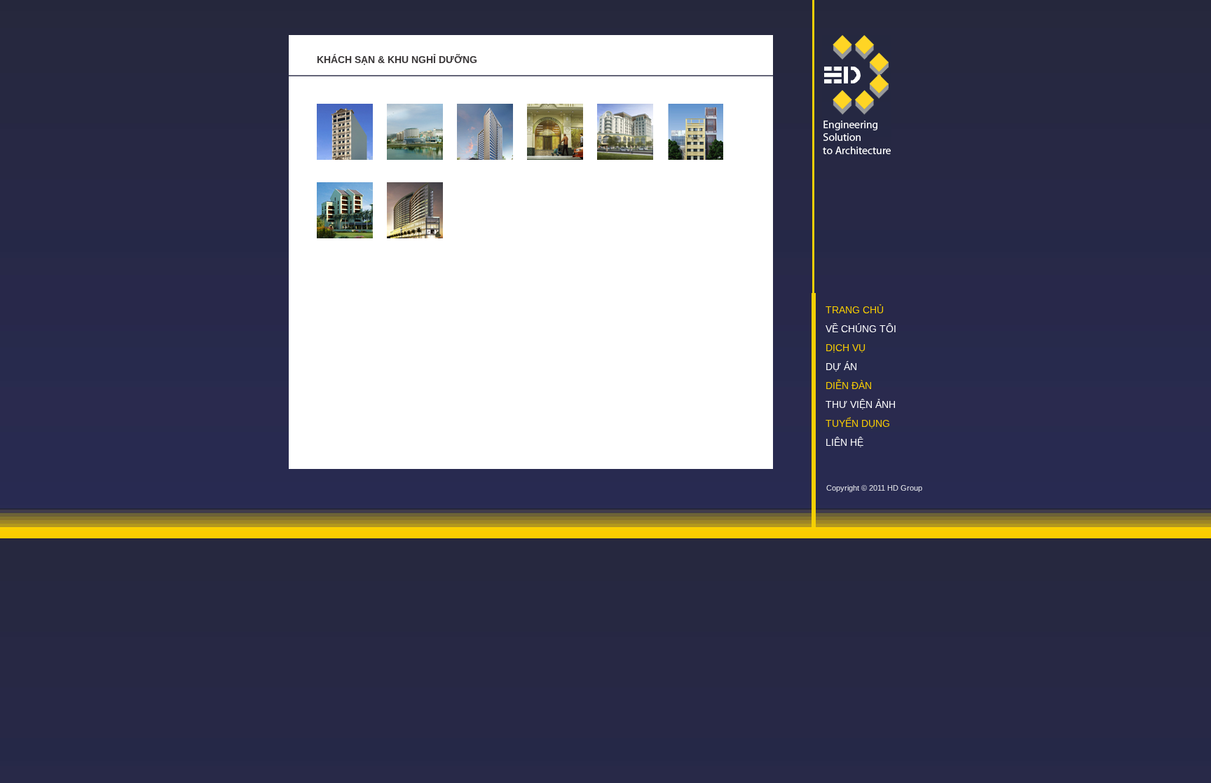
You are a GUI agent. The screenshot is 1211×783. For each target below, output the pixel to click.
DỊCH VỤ (846, 347)
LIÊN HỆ (844, 442)
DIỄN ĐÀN (849, 385)
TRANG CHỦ (855, 309)
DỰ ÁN (841, 366)
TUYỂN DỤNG (858, 423)
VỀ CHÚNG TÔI (861, 328)
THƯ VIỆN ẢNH (861, 404)
